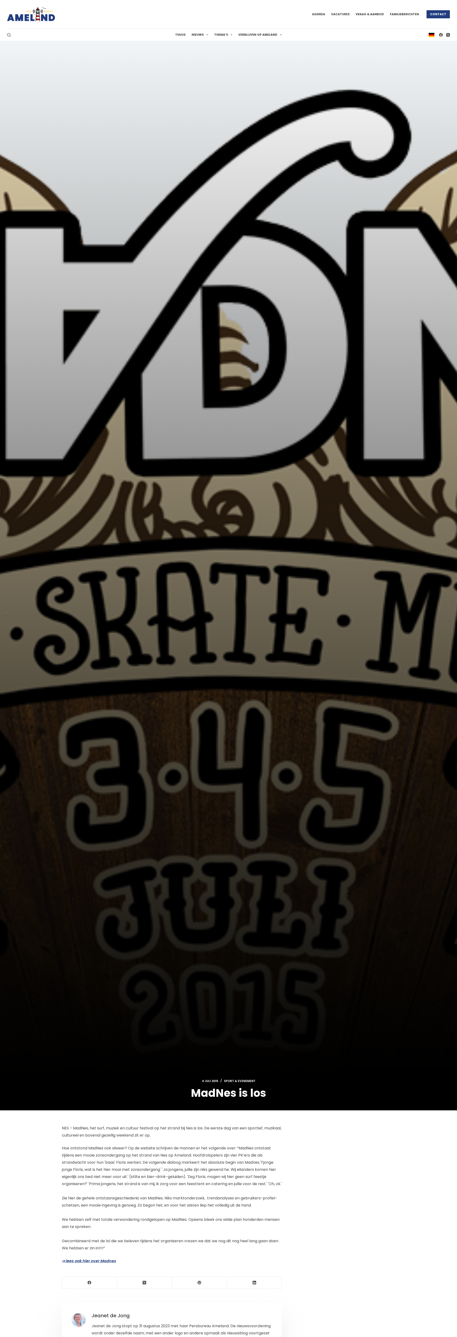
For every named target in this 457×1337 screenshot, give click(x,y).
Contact (438, 14)
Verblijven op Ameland (257, 35)
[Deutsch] (431, 34)
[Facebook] (441, 35)
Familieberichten (404, 14)
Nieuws (198, 35)
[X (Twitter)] (448, 35)
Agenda (318, 14)
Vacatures (340, 14)
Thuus (180, 35)
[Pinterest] (199, 1283)
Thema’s (221, 35)
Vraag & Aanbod (370, 14)
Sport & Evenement (239, 1081)
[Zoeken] (9, 35)
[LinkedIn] (254, 1283)
